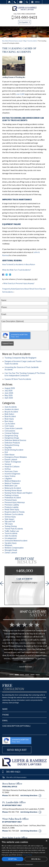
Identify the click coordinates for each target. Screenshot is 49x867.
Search (27, 2)
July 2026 (8, 391)
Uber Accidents (11, 536)
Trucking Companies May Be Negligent (20, 358)
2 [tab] (17, 674)
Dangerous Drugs (12, 438)
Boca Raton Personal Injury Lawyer (12, 41)
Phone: (4, 307)
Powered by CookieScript (24, 864)
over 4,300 (20, 94)
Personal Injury (11, 500)
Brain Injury (9, 419)
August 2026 (10, 388)
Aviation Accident (12, 409)
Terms (17, 336)
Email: (3, 314)
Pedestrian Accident (13, 498)
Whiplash (8, 545)
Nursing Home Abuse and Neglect (18, 493)
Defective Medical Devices (15, 440)
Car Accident (10, 424)
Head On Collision (12, 467)
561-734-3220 (13, 831)
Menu (37, 2)
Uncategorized (10, 538)
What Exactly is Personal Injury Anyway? (18, 283)
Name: (4, 300)
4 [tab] (27, 674)
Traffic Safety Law (12, 531)
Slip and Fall (10, 521)
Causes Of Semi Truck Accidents (18, 379)
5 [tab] (32, 674)
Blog (25, 41)
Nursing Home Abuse (13, 490)
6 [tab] (38, 674)
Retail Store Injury (12, 510)
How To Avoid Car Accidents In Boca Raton (18, 264)
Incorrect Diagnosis (12, 474)
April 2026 (9, 398)
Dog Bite (8, 448)
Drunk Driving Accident (14, 450)
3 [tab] (22, 674)
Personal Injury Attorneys (15, 502)
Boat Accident (10, 416)
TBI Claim (9, 524)
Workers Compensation (14, 548)
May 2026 (9, 395)
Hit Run (8, 469)
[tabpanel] (24, 648)
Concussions (10, 431)
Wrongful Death (11, 550)
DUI (6, 452)
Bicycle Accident (11, 412)
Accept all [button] (12, 859)
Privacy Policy (27, 855)
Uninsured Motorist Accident (16, 541)
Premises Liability (12, 505)
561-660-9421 (25, 17)
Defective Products (12, 443)
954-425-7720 (13, 812)
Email (21, 2)
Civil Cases (9, 426)
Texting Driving (11, 526)
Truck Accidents (32, 41)
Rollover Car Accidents (14, 514)
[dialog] (24, 852)
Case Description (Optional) (12, 321)
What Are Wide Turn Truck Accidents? (16, 270)
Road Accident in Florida (14, 512)
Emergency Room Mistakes (16, 457)
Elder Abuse (9, 455)
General (8, 464)
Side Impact (9, 519)
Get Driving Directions (28, 795)
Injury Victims (10, 476)
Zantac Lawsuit (11, 553)
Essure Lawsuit (11, 459)
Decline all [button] (36, 859)
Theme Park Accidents (14, 529)
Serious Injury (10, 517)
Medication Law (11, 486)
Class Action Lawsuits (13, 428)
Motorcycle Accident (13, 488)
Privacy (13, 336)
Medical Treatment (12, 483)
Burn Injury (9, 421)
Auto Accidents (11, 407)
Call (15, 2)
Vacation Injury (11, 543)
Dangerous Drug (11, 436)
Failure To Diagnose (13, 462)
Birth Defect (9, 414)
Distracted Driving (12, 445)
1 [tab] (11, 674)
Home (9, 2)
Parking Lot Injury (12, 495)
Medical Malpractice (13, 481)
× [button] (46, 841)
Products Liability (11, 507)
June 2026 (9, 393)
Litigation (8, 479)
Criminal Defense (12, 433)
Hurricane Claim (11, 471)
